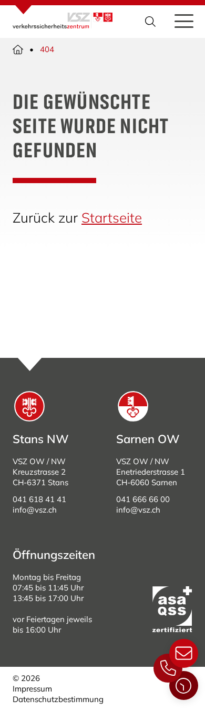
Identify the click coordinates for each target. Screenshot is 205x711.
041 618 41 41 (39, 499)
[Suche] (151, 21)
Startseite (111, 217)
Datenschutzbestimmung (58, 699)
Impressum (32, 689)
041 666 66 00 (143, 499)
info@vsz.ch (35, 510)
